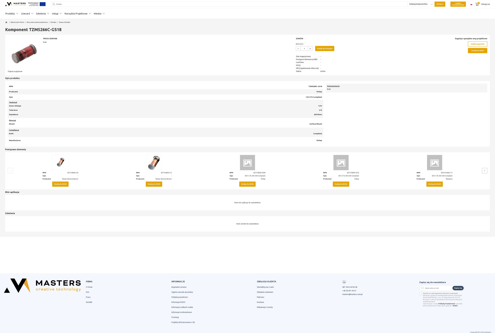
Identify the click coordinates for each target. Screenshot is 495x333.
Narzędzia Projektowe (76, 13)
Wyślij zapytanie (477, 44)
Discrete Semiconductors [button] (37, 22)
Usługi (55, 13)
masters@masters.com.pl (352, 294)
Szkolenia (41, 13)
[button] (6, 22)
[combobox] (421, 4)
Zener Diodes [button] (64, 22)
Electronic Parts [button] (17, 22)
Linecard (25, 13)
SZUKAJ (439, 4)
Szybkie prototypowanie (458, 4)
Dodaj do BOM (477, 51)
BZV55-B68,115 (446, 173)
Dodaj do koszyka (324, 48)
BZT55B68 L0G (73, 173)
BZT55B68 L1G (166, 173)
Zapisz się (458, 288)
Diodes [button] (53, 22)
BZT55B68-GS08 (259, 173)
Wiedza (97, 13)
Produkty (10, 13)
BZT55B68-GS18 (353, 173)
